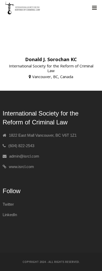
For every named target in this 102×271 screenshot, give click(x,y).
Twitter (8, 204)
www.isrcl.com (21, 166)
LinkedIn (10, 214)
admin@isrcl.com (24, 156)
